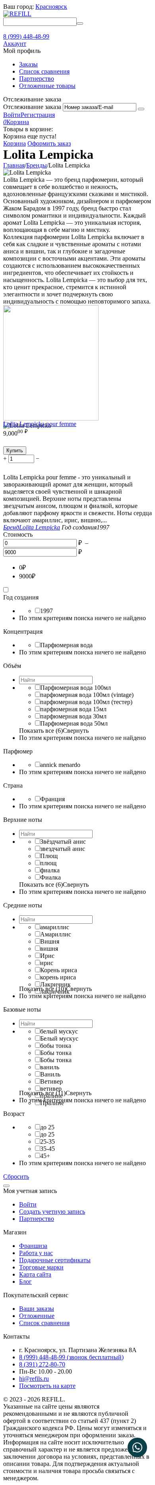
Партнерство (36, 78)
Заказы (28, 64)
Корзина (14, 143)
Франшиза (33, 1245)
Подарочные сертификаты (55, 1260)
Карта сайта (35, 1274)
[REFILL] (17, 13)
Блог (25, 1281)
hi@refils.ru (34, 1378)
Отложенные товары (47, 85)
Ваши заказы (36, 1308)
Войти (12, 114)
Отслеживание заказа (32, 106)
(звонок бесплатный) (71, 1357)
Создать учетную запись (52, 1211)
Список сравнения (44, 71)
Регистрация (38, 114)
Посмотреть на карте (47, 1385)
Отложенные (36, 1315)
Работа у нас (36, 1253)
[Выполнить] (141, 109)
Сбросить (16, 1176)
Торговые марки (41, 1267)
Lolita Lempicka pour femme (39, 423)
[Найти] (80, 23)
